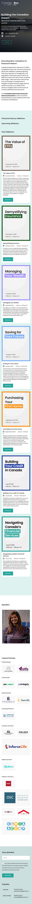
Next (28, 626)
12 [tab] (15, 645)
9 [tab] (25, 642)
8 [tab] (22, 642)
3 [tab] (9, 642)
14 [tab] (20, 645)
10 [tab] (27, 642)
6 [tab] (17, 642)
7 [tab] (20, 642)
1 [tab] (4, 642)
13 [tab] (17, 645)
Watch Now (8, 199)
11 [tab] (12, 645)
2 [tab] (7, 642)
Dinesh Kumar (18, 895)
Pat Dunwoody (18, 889)
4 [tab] (12, 642)
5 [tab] (15, 642)
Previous (4, 626)
